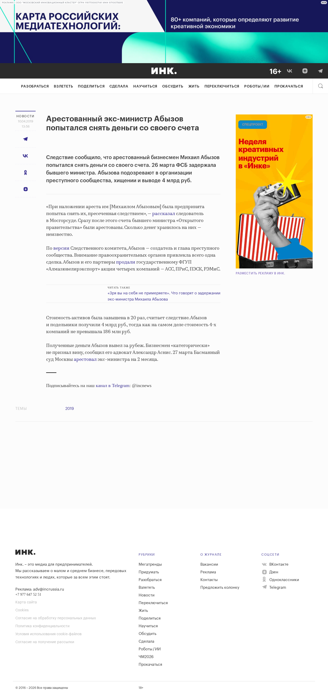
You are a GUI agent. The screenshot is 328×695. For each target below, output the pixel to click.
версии (61, 248)
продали (125, 262)
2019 (69, 409)
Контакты (209, 580)
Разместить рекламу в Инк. (260, 273)
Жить (194, 86)
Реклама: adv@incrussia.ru (39, 589)
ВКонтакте (278, 564)
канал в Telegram (112, 385)
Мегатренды (150, 564)
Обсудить (172, 86)
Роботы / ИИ (257, 86)
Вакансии (209, 564)
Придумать (149, 572)
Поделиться (91, 86)
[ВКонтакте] (289, 71)
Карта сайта (26, 602)
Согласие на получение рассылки (44, 642)
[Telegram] (320, 71)
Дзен (273, 572)
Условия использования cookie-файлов (48, 634)
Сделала (118, 86)
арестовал (85, 359)
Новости (147, 595)
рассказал (163, 213)
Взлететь (63, 86)
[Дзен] (305, 71)
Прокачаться (288, 86)
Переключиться (221, 86)
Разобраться (35, 86)
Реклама (208, 572)
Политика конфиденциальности (42, 626)
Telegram (277, 588)
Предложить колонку (219, 588)
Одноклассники (283, 580)
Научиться (145, 86)
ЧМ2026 (146, 657)
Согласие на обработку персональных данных (55, 618)
